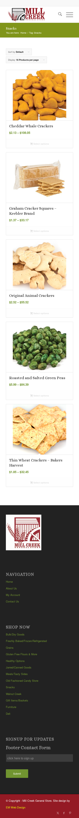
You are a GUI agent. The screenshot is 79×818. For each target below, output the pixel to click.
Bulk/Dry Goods (15, 634)
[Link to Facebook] (64, 813)
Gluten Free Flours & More (21, 654)
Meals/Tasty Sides (17, 674)
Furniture (11, 707)
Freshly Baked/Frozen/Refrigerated (26, 641)
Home (9, 581)
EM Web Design (15, 807)
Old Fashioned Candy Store (22, 681)
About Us (11, 588)
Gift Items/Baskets (17, 700)
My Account (13, 595)
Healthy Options (15, 661)
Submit (17, 773)
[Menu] (67, 14)
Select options (41, 143)
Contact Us (12, 601)
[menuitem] (58, 14)
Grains (10, 648)
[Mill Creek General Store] (33, 14)
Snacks (10, 687)
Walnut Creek (13, 694)
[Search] (58, 14)
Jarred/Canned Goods (18, 667)
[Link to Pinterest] (70, 813)
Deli (8, 714)
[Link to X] (58, 813)
